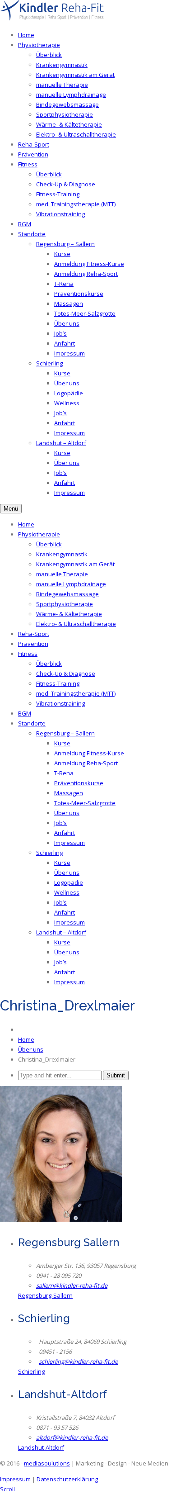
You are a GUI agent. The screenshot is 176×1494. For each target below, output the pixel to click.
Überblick (49, 55)
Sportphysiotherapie (64, 114)
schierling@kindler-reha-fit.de (78, 1361)
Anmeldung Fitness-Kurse (89, 264)
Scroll (7, 1489)
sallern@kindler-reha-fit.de (71, 1285)
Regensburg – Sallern (65, 244)
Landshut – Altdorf (61, 443)
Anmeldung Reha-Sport (86, 274)
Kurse (62, 254)
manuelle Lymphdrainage (71, 94)
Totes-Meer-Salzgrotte (85, 313)
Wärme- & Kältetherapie (69, 124)
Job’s (60, 333)
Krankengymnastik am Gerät (75, 75)
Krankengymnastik (62, 65)
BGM (24, 224)
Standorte (32, 234)
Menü (11, 508)
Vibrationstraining (60, 214)
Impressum (69, 353)
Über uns (66, 323)
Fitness (27, 164)
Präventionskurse (78, 293)
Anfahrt (64, 343)
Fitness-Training (57, 194)
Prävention (33, 154)
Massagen (68, 303)
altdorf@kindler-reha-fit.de (72, 1437)
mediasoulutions (47, 1463)
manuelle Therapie (62, 85)
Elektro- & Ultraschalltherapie (76, 134)
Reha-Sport (33, 144)
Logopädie (68, 393)
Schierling (49, 363)
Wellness (66, 403)
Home (26, 35)
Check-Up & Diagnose (65, 184)
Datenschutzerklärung (67, 1479)
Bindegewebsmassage (67, 104)
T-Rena (64, 284)
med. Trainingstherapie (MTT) (76, 204)
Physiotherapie (39, 45)
